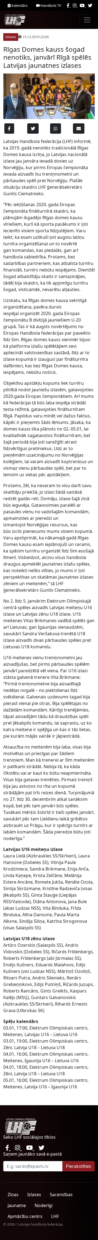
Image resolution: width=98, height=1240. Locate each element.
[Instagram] (75, 5)
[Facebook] (69, 5)
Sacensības (61, 1195)
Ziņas (13, 1195)
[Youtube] (83, 5)
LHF (55, 1216)
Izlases (34, 1195)
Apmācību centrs (25, 1216)
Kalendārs (19, 5)
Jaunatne (17, 1205)
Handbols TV (50, 5)
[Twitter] (90, 5)
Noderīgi (44, 1205)
